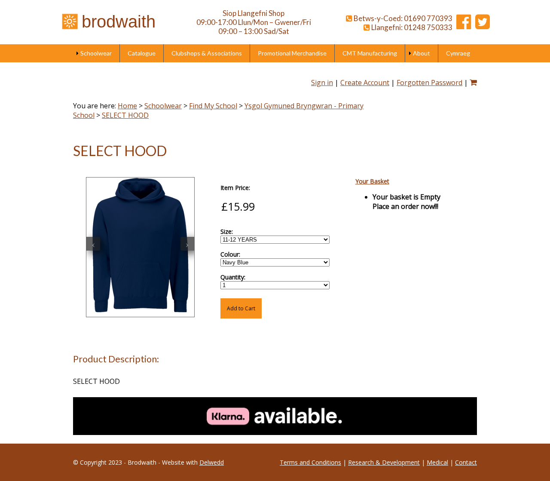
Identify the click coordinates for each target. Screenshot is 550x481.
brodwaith (119, 21)
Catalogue (142, 53)
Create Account (364, 82)
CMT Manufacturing (369, 53)
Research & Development (384, 462)
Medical (437, 462)
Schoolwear (96, 53)
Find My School (213, 105)
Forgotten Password (429, 82)
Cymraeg (458, 53)
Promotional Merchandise (292, 53)
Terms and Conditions (310, 462)
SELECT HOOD (125, 115)
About (421, 53)
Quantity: (232, 277)
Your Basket (372, 181)
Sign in (322, 82)
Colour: (230, 254)
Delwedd (211, 462)
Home (127, 105)
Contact (466, 462)
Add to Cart (241, 308)
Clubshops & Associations (206, 53)
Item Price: (235, 188)
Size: (226, 231)
